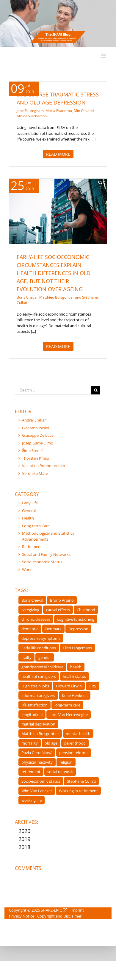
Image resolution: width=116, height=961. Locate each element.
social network (60, 771)
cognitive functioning (75, 619)
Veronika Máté (35, 473)
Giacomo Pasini (35, 427)
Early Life (51, 224)
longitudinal (32, 714)
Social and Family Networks (46, 554)
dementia (29, 628)
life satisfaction (34, 705)
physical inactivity (37, 762)
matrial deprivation (38, 724)
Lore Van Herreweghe (68, 714)
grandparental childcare (42, 667)
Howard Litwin (69, 686)
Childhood (86, 609)
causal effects (58, 609)
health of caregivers (38, 676)
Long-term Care (36, 525)
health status (74, 676)
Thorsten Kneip (35, 458)
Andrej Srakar (34, 420)
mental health (78, 733)
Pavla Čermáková (36, 752)
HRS (92, 686)
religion (66, 762)
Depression (78, 628)
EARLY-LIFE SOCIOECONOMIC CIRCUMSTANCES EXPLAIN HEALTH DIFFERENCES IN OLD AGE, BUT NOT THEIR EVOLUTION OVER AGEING (53, 273)
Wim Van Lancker (36, 790)
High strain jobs (35, 686)
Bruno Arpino (62, 600)
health (75, 667)
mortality (29, 743)
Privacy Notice (21, 916)
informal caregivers (38, 695)
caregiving (30, 609)
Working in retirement (78, 790)
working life (31, 800)
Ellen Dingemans (77, 647)
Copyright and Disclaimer (59, 916)
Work (27, 569)
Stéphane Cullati (81, 781)
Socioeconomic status (40, 781)
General (29, 510)
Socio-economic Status (42, 561)
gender (44, 657)
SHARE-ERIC (51, 910)
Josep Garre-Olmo (37, 443)
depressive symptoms (40, 638)
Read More (58, 154)
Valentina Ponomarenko (43, 465)
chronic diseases (35, 619)
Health (66, 224)
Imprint (77, 910)
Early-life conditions (38, 647)
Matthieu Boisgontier (40, 733)
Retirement (32, 546)
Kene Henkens (74, 695)
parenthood (75, 743)
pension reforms (73, 752)
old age (51, 743)
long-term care (67, 705)
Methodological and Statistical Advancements (48, 536)
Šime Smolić (32, 450)
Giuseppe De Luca (38, 435)
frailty (26, 657)
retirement (30, 771)
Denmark (53, 628)
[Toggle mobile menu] (104, 56)
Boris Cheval (32, 600)
